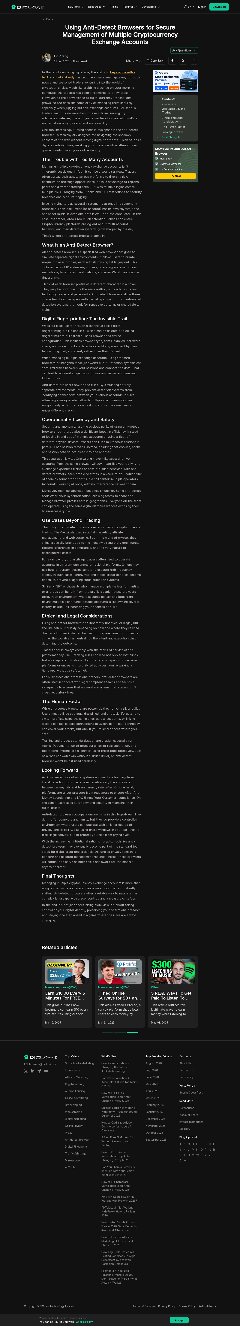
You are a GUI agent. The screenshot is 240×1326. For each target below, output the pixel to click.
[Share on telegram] (39, 1071)
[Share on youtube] (46, 1071)
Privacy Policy (167, 1306)
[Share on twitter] (26, 1071)
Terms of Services (144, 1306)
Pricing (114, 6)
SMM (48, 987)
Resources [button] (94, 6)
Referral (128, 6)
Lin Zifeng (61, 56)
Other (183, 1160)
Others (155, 987)
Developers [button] (149, 6)
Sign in (202, 6)
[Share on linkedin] (32, 1071)
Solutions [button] (74, 6)
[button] (190, 7)
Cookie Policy (187, 1306)
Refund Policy (207, 1306)
